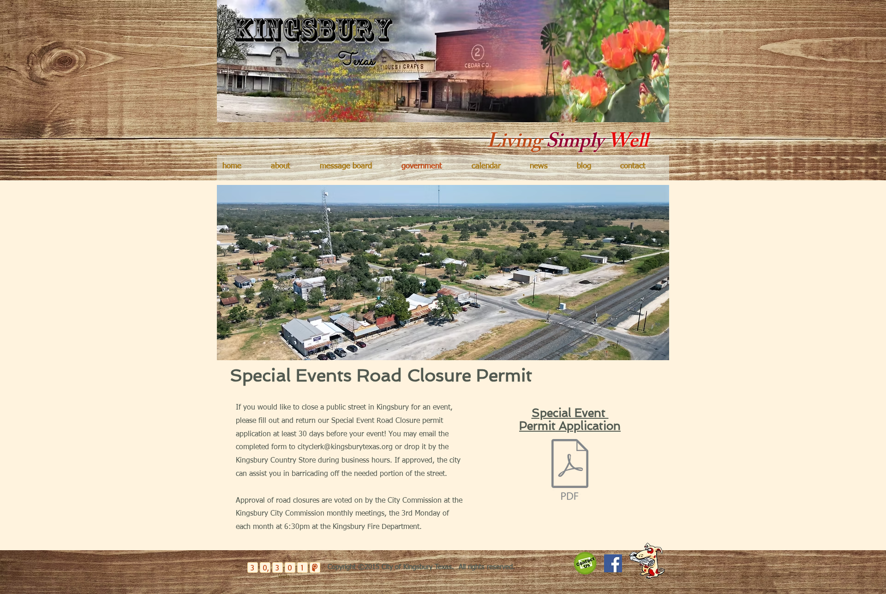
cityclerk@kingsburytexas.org (345, 447)
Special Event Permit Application (570, 419)
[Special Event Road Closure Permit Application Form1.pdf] (570, 470)
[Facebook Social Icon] (613, 563)
